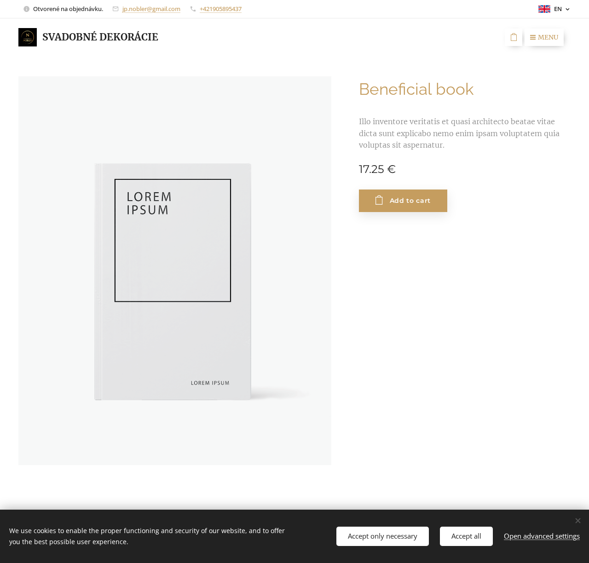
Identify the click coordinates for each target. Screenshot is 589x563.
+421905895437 (221, 9)
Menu (548, 37)
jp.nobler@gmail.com (151, 9)
